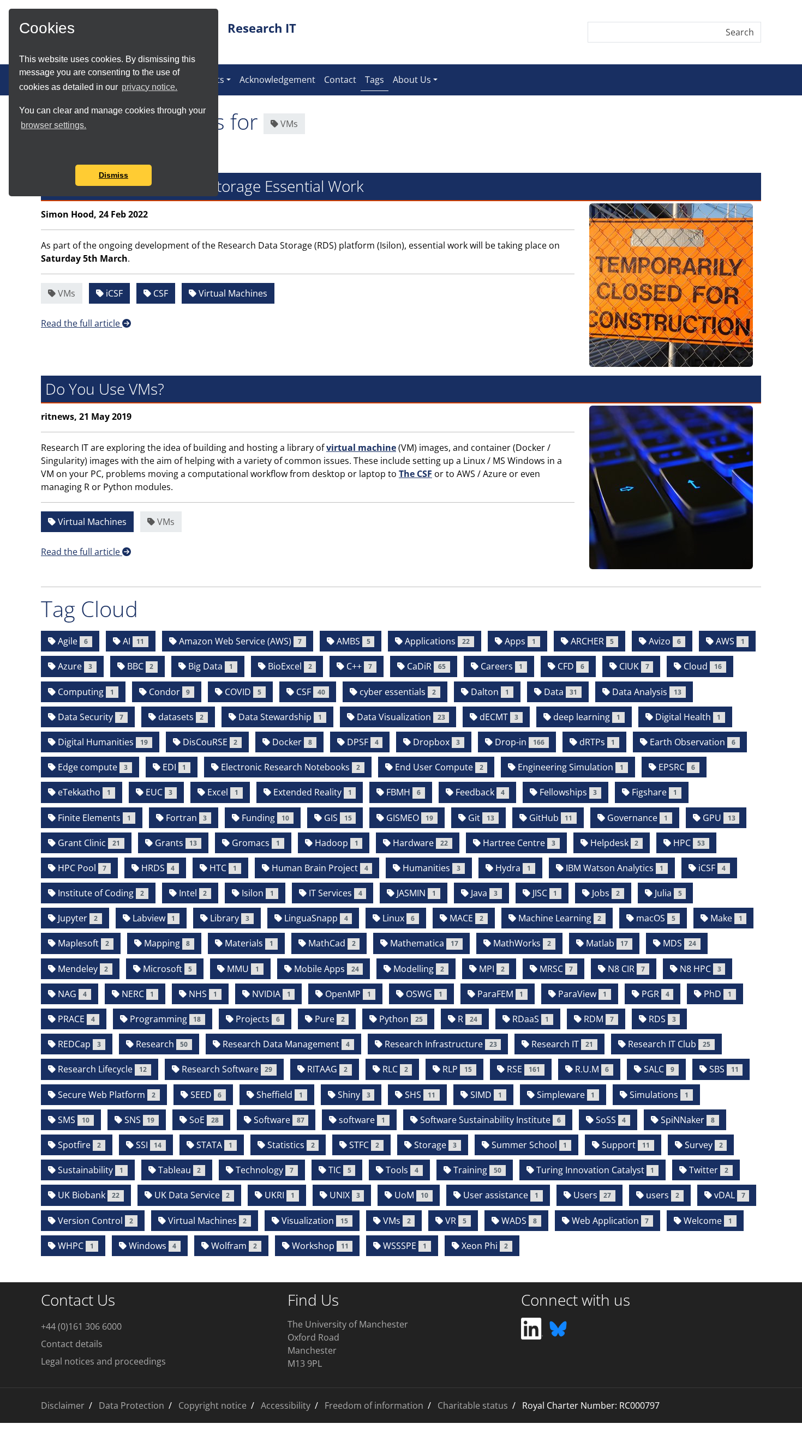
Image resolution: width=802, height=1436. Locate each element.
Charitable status (473, 1405)
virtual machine (361, 448)
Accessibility (285, 1405)
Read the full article (81, 323)
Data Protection (131, 1405)
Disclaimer (63, 1405)
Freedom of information (374, 1405)
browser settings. (53, 125)
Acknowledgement (277, 80)
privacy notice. (149, 87)
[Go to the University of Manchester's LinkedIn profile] (532, 1328)
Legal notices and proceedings (103, 1361)
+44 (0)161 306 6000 (81, 1326)
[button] (20, 150)
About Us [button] (412, 80)
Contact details (72, 1344)
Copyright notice (212, 1405)
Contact (340, 80)
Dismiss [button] (113, 175)
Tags (376, 79)
